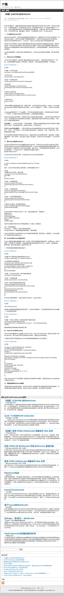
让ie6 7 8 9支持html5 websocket (19, 416)
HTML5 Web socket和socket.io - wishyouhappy (18, 575)
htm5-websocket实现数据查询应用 (20, 533)
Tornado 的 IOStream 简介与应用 (13, 569)
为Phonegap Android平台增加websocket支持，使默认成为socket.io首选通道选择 (28, 565)
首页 (3, 10)
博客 (38, 588)
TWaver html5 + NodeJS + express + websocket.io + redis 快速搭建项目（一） (27, 573)
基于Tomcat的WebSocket (16, 505)
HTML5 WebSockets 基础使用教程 (14, 560)
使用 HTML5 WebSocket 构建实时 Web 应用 (24, 461)
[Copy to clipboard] (9, 65)
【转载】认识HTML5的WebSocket (20, 400)
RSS (3, 583)
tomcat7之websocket (14, 490)
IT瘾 (5, 4)
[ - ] (17, 65)
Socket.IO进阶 (8, 563)
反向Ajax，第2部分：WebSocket (19, 518)
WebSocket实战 (11, 473)
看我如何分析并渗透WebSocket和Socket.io (16, 562)
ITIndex (33, 588)
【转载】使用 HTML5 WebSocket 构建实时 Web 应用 (28, 431)
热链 (7, 10)
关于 (42, 588)
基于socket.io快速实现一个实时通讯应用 (16, 567)
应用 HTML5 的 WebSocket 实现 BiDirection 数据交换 (29, 446)
